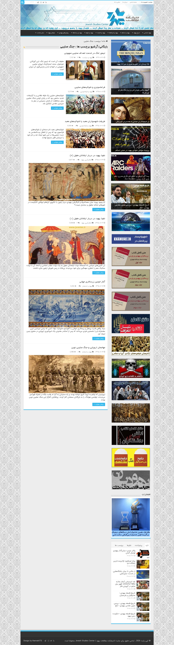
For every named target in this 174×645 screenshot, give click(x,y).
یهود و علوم (89, 33)
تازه (147, 545)
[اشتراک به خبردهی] (24, 47)
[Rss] (46, 2)
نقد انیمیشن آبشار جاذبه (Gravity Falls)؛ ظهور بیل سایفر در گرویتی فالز (125, 584)
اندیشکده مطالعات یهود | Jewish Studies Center (95, 640)
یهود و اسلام (126, 33)
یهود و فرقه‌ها (113, 33)
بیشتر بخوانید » (57, 74)
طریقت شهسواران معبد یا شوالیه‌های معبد (85, 121)
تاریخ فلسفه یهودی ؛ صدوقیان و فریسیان (127, 594)
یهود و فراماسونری (86, 91)
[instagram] (41, 2)
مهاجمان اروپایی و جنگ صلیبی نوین (88, 347)
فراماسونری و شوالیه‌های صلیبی (90, 87)
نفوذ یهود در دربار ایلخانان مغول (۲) (87, 155)
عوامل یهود (51, 33)
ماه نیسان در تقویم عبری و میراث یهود (133, 64)
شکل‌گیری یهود (86, 160)
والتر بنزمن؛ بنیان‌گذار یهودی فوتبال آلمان (124, 551)
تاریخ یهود (137, 33)
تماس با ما (117, 2)
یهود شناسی (147, 33)
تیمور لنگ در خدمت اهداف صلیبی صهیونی (84, 53)
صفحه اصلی (133, 2)
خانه (104, 41)
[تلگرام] (38, 2)
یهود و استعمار (87, 286)
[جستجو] (22, 2)
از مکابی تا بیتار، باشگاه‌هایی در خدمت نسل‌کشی (124, 572)
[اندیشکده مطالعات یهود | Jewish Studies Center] (87, 17)
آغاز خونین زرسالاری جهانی (92, 282)
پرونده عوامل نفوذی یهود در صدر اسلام (132, 150)
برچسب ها (119, 545)
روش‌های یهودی (64, 33)
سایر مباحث (40, 33)
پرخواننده (138, 545)
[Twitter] (43, 2)
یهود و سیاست (87, 57)
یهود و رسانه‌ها (77, 33)
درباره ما (125, 2)
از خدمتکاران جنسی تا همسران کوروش (132, 122)
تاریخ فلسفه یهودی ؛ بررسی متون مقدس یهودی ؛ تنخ (124, 604)
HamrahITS (37, 640)
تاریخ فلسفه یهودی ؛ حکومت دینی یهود (123, 615)
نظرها (129, 545)
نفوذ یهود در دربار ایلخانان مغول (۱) (87, 218)
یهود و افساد (101, 33)
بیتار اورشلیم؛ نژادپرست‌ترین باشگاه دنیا (124, 562)
